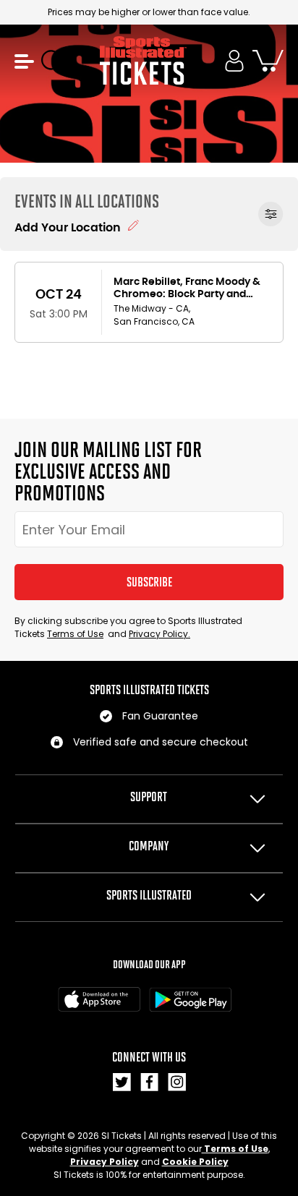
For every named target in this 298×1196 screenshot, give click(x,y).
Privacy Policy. (159, 634)
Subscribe (149, 582)
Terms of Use (75, 634)
